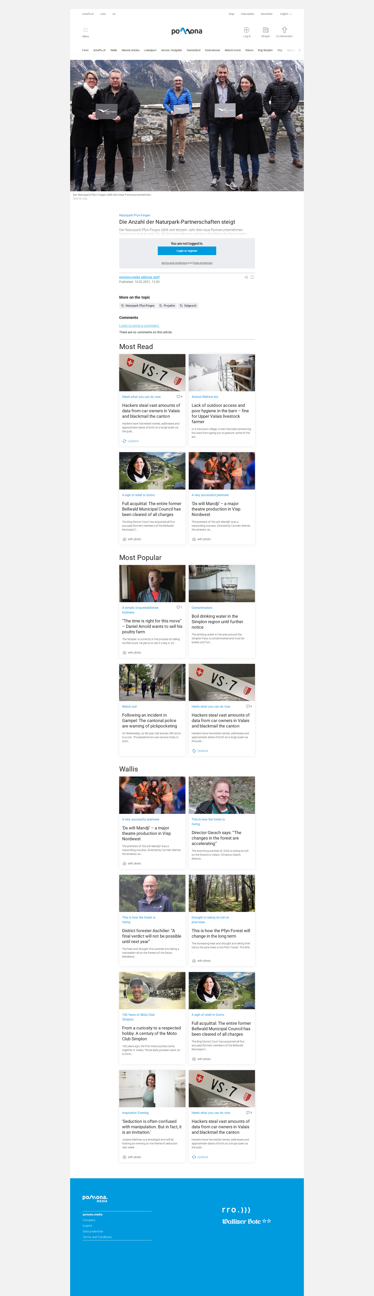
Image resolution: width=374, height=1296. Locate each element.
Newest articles (130, 50)
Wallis (113, 50)
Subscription (247, 13)
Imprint (87, 1226)
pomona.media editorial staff (139, 277)
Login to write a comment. (139, 326)
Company (89, 1220)
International (212, 50)
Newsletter (266, 13)
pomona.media (92, 1214)
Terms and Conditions (97, 1237)
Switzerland (193, 50)
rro (114, 13)
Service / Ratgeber (171, 50)
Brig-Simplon (265, 50)
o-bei (103, 13)
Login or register (187, 250)
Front (85, 50)
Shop (231, 13)
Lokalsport (150, 50)
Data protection (93, 1231)
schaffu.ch (88, 13)
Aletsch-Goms (233, 50)
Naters (249, 50)
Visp (279, 50)
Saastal (291, 50)
